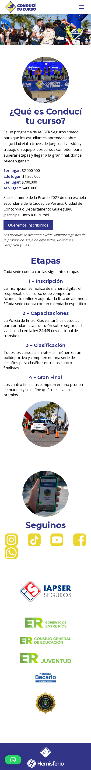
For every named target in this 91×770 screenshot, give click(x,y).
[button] (13, 759)
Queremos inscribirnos (28, 225)
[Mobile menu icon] (81, 7)
